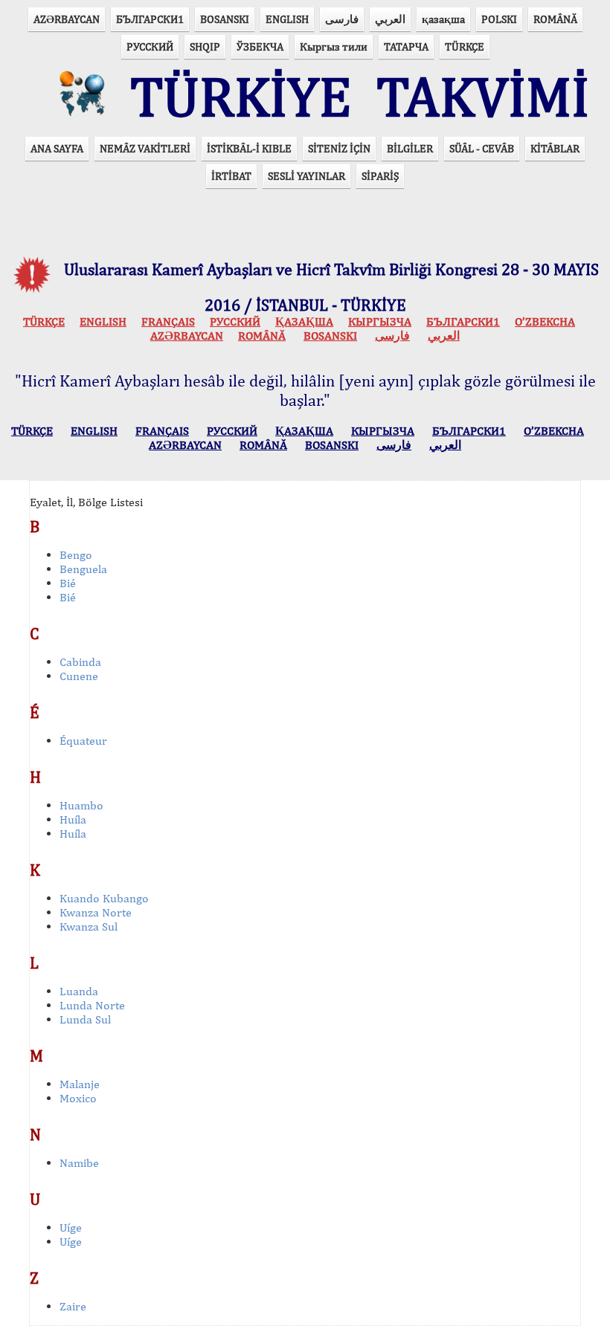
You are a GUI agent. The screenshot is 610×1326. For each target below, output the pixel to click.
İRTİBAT (231, 175)
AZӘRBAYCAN (66, 19)
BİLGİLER (410, 148)
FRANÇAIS (168, 321)
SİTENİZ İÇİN (339, 148)
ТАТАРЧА (406, 46)
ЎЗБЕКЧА (260, 46)
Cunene (79, 676)
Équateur (83, 741)
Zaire (73, 1306)
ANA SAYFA (56, 148)
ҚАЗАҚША (304, 321)
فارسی (342, 19)
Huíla (73, 819)
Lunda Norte (92, 1005)
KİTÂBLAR (555, 148)
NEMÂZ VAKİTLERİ (145, 148)
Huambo (81, 805)
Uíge (71, 1227)
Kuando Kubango (104, 898)
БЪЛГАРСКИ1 (150, 19)
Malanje (80, 1084)
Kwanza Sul (89, 926)
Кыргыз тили (333, 46)
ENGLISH (287, 19)
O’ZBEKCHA (545, 321)
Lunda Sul (85, 1019)
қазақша (443, 19)
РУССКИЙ (149, 46)
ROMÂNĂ (555, 19)
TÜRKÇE (464, 46)
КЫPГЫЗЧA (379, 321)
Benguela (83, 569)
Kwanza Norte (96, 912)
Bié (68, 583)
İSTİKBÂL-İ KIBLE (249, 148)
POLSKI (499, 19)
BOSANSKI (224, 19)
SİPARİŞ (380, 175)
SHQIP (205, 46)
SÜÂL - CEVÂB (481, 148)
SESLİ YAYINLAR (306, 175)
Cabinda (80, 662)
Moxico (78, 1098)
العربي (390, 19)
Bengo (76, 555)
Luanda (79, 991)
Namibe (79, 1163)
